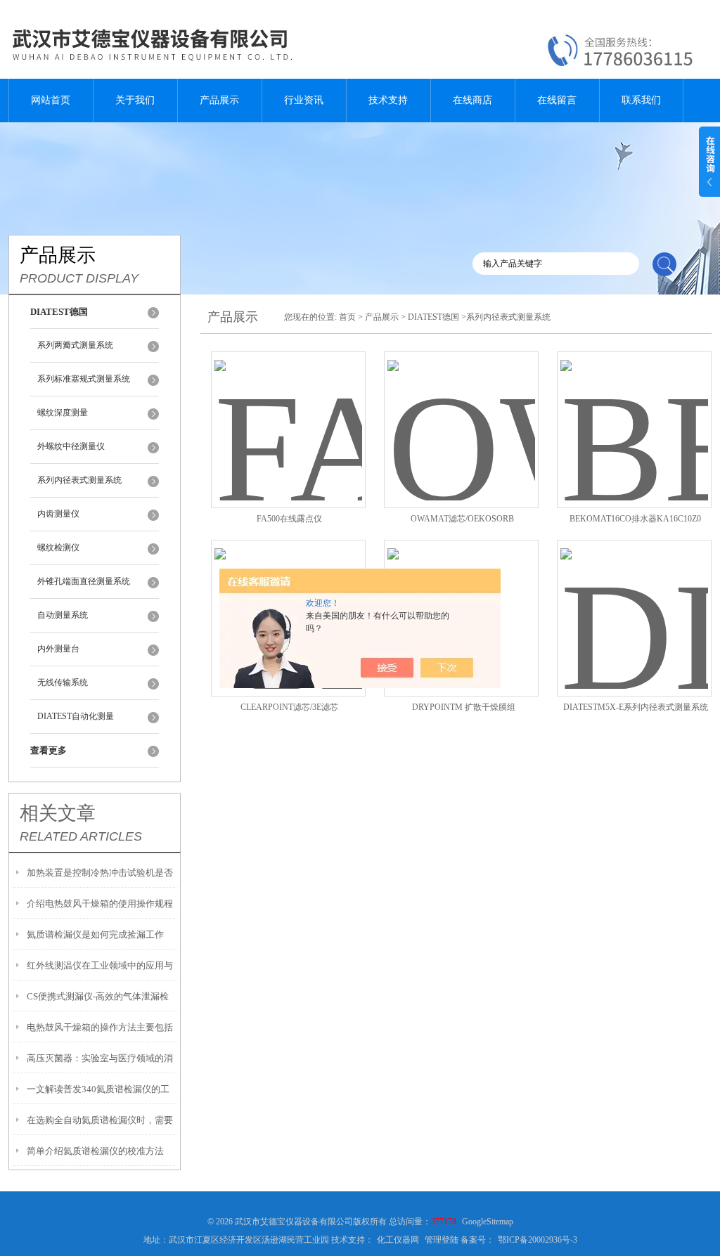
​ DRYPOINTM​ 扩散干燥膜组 (462, 707)
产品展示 (219, 100)
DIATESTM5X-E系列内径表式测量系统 (635, 707)
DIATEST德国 (433, 317)
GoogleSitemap (487, 1221)
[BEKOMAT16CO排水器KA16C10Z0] (634, 413)
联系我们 (641, 100)
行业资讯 (303, 100)
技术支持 (388, 100)
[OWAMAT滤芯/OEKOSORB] (461, 413)
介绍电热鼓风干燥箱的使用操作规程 (100, 903)
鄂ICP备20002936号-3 (537, 1240)
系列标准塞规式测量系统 (83, 379)
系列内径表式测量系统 (79, 480)
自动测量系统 (62, 615)
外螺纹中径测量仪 (71, 446)
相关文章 (58, 813)
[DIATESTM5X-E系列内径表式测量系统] (634, 601)
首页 (347, 317)
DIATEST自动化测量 (75, 716)
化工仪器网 (398, 1240)
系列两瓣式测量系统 (75, 345)
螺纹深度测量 (62, 412)
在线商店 (472, 100)
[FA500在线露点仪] (288, 413)
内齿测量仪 (58, 514)
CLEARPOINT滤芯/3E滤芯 (289, 707)
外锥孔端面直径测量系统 (83, 581)
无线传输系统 (62, 682)
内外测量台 (58, 649)
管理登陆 (441, 1240)
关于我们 (135, 100)
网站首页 (50, 100)
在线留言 (557, 100)
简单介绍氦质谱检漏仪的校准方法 (95, 1151)
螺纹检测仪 (58, 547)
